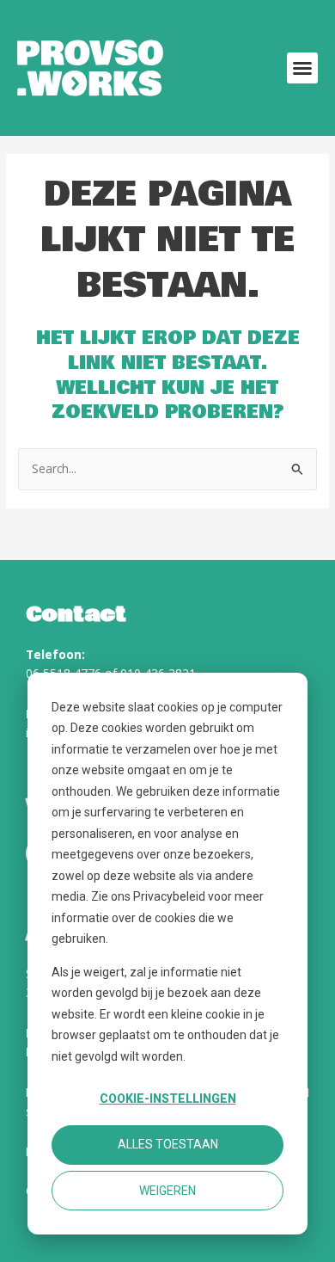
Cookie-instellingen (168, 1098)
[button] (302, 67)
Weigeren (167, 1190)
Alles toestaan (168, 1144)
